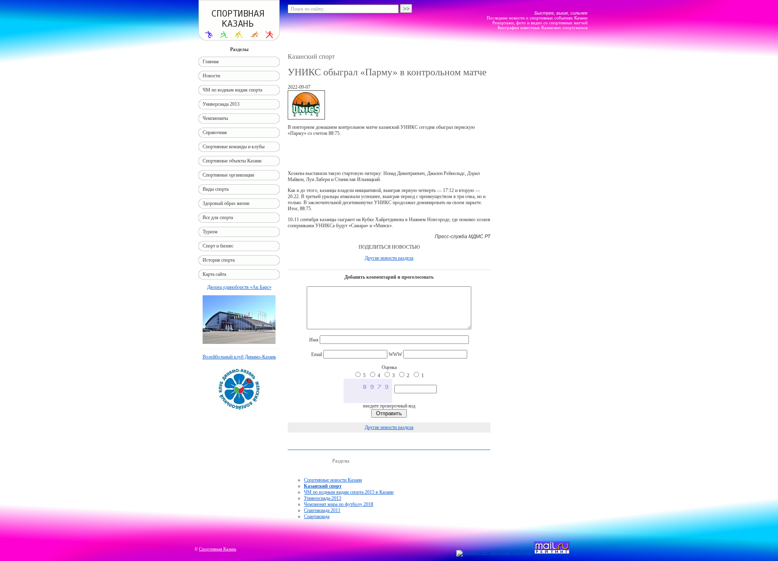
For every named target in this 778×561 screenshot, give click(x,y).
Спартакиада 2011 (322, 510)
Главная (211, 61)
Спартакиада (316, 516)
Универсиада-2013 (322, 498)
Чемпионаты (215, 118)
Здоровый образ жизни (226, 203)
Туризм (210, 232)
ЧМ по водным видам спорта (232, 90)
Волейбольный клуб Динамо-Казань (239, 357)
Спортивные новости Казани (333, 480)
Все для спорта (218, 217)
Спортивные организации (228, 175)
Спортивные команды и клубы (234, 146)
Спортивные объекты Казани (232, 161)
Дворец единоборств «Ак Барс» (239, 287)
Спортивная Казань (217, 548)
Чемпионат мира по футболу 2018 (338, 504)
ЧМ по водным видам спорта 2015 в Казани (348, 492)
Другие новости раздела (389, 258)
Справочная (215, 132)
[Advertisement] (389, 153)
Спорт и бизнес (218, 246)
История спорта (219, 260)
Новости (211, 76)
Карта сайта (214, 274)
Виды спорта (216, 189)
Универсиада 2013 (221, 104)
